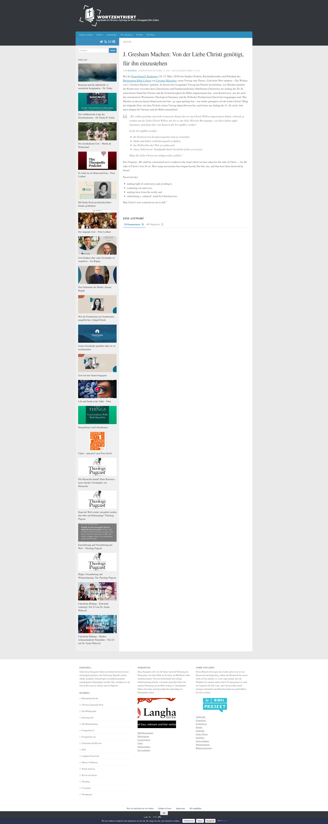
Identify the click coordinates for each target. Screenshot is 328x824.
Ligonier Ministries (166, 80)
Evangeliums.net (89, 736)
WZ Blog (150, 34)
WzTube (139, 34)
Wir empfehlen (195, 808)
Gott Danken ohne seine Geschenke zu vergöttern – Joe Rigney (96, 259)
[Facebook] (113, 41)
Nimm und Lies (88, 768)
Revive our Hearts (89, 775)
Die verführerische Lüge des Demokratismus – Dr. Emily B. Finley (96, 116)
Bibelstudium (143, 736)
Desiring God (87, 717)
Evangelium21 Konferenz (144, 76)
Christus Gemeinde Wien (92, 704)
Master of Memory (90, 762)
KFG (84, 749)
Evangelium (201, 720)
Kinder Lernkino (86, 34)
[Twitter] (101, 41)
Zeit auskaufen (144, 750)
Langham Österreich (90, 755)
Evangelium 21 (88, 730)
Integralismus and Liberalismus (93, 427)
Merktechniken (144, 746)
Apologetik (200, 716)
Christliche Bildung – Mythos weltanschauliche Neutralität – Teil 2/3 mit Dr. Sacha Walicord (96, 640)
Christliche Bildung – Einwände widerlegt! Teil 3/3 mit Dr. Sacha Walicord (93, 607)
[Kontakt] (109, 41)
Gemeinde (200, 730)
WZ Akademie (127, 34)
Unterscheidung (202, 741)
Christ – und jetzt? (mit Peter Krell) (95, 453)
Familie (199, 727)
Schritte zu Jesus (164, 808)
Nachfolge (200, 737)
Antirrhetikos (111, 34)
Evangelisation (144, 739)
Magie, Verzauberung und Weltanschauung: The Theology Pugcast (97, 576)
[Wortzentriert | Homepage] (119, 15)
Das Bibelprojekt (89, 711)
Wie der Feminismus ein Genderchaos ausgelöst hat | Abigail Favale (96, 318)
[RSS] (105, 41)
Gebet (140, 743)
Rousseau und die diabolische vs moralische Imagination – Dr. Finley (95, 86)
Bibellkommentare (145, 732)
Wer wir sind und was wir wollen (140, 808)
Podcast (99, 34)
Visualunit (86, 787)
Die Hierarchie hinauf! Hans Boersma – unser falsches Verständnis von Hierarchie (97, 482)
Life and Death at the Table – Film (94, 401)
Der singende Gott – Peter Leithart (94, 231)
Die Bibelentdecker (90, 723)
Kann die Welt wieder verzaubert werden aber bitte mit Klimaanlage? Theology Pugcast (97, 515)
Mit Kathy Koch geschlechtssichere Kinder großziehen (94, 204)
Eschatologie (201, 723)
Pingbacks (156, 224)
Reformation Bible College (137, 80)
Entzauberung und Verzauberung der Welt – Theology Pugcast (95, 546)
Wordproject (87, 794)
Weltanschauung (203, 744)
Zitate (127, 41)
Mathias (132, 70)
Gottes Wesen (202, 734)
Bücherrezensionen (204, 748)
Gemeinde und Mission (91, 743)
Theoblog (86, 781)
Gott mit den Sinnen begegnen (92, 375)
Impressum (180, 808)
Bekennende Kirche (90, 698)
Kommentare (135, 224)
